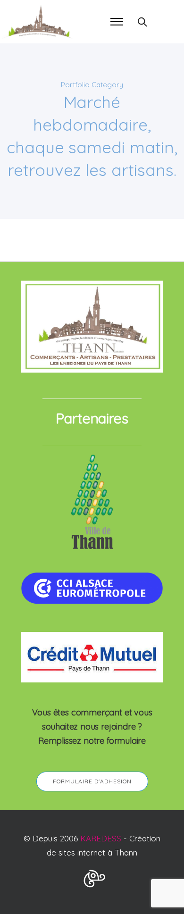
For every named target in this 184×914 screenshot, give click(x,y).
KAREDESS (100, 838)
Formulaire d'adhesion (92, 781)
